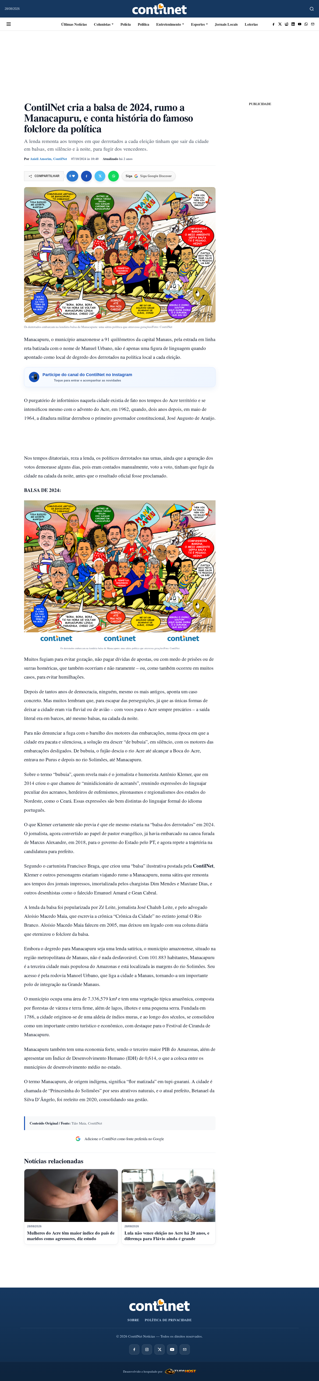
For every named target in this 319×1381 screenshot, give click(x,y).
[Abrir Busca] (311, 8)
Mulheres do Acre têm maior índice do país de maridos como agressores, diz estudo (70, 1236)
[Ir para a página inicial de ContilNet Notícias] (159, 1305)
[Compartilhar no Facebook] (86, 176)
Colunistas (102, 24)
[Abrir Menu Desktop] (9, 24)
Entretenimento (168, 24)
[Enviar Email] (312, 24)
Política (143, 24)
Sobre (133, 1319)
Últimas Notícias (74, 24)
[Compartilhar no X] (100, 176)
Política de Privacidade (168, 1319)
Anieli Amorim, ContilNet (48, 158)
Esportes (198, 24)
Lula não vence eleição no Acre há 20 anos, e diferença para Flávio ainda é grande (166, 1236)
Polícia (126, 24)
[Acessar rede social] (273, 24)
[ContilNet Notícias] (159, 8)
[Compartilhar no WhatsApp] (113, 176)
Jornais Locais (226, 24)
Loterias (251, 24)
